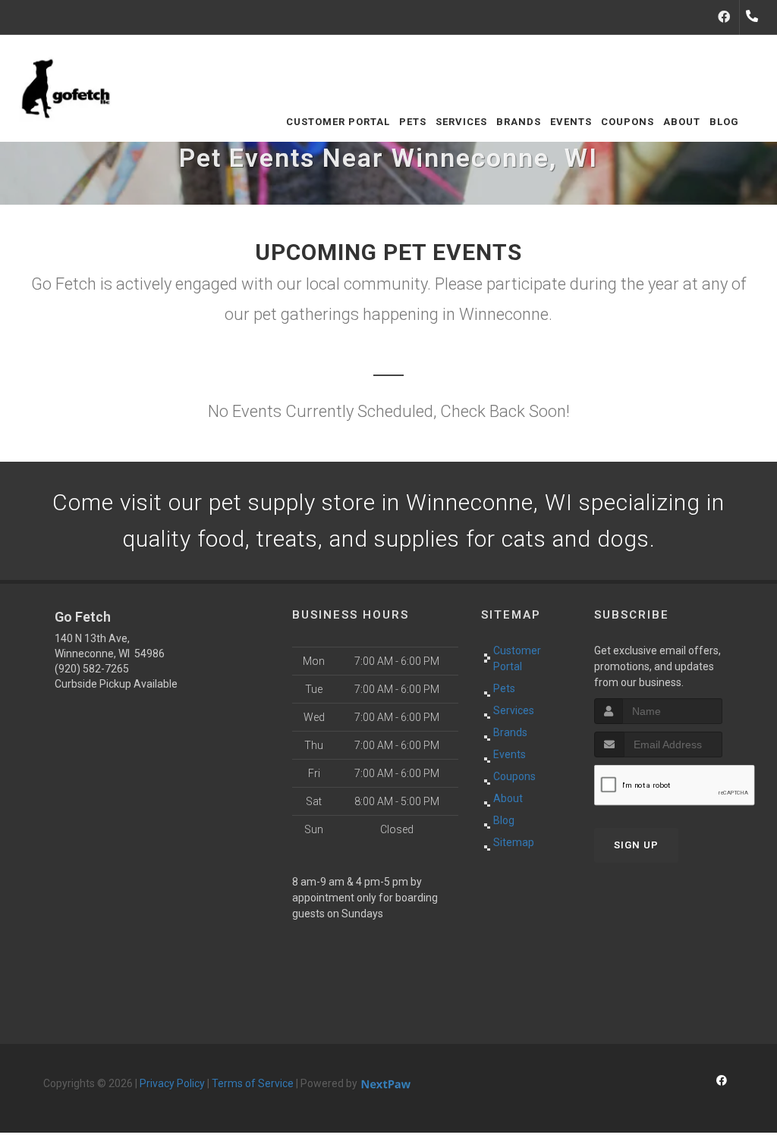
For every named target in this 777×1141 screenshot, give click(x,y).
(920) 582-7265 (92, 669)
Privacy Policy (172, 1083)
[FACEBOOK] (724, 17)
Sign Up (636, 845)
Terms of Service (253, 1083)
